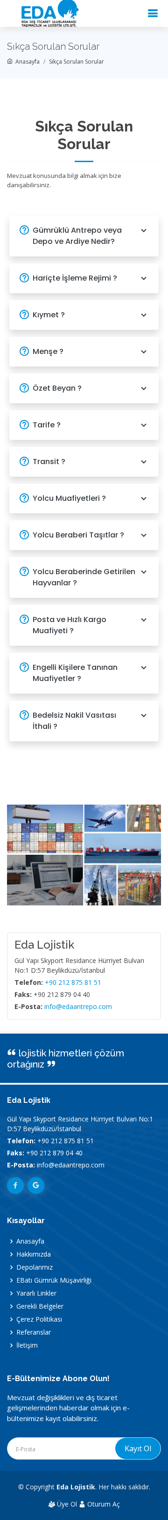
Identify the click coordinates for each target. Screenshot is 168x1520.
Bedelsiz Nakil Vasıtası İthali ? (74, 721)
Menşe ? (48, 351)
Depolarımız (34, 1267)
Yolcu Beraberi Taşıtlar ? (78, 535)
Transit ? (49, 461)
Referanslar (33, 1332)
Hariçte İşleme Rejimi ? (75, 278)
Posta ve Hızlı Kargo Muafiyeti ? (69, 625)
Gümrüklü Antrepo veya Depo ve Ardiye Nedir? (77, 236)
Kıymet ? (49, 314)
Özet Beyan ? (57, 388)
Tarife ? (47, 424)
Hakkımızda (33, 1254)
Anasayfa (26, 62)
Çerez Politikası (39, 1319)
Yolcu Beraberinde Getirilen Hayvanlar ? (84, 577)
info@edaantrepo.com (78, 1006)
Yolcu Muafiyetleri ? (69, 498)
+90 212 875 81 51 (73, 982)
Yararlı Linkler (36, 1293)
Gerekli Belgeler (39, 1306)
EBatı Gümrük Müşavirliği (53, 1280)
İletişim (27, 1345)
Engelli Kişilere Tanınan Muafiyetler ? (75, 673)
